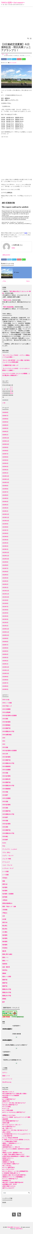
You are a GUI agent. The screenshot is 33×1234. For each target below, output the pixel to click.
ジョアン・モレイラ (7, 855)
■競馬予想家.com (7, 1145)
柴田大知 (4, 922)
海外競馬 (4, 935)
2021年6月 (5, 609)
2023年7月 (5, 530)
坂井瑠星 (4, 897)
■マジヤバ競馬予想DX (8, 1167)
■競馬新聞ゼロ (6, 1160)
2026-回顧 (5, 820)
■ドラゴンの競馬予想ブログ (10, 1178)
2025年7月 (5, 453)
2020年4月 (5, 654)
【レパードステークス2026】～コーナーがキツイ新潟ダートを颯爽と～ (16, 369)
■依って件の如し (7, 1165)
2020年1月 (5, 664)
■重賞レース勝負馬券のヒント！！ (12, 1143)
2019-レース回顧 (7, 702)
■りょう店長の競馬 (7, 1110)
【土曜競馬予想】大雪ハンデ (10, 365)
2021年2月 (5, 622)
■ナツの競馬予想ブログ (8, 1099)
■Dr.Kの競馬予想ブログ (9, 1126)
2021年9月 (5, 600)
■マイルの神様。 (7, 1106)
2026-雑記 (5, 836)
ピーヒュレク (6, 862)
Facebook (4, 59)
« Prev (4, 281)
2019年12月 (5, 667)
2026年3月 (5, 428)
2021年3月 (5, 619)
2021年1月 (5, 625)
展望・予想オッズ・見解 (9, 906)
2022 (11, 62)
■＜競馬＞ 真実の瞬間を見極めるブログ (13, 1154)
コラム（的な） (6, 852)
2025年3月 (5, 466)
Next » (28, 281)
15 (11, 391)
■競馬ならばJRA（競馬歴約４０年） (12, 1152)
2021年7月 (5, 606)
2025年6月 (5, 457)
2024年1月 (5, 511)
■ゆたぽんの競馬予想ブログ (10, 1104)
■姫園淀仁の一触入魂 (8, 1162)
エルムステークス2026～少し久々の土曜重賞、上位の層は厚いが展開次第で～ (16, 374)
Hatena (14, 59)
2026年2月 (5, 431)
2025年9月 (5, 447)
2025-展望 (5, 807)
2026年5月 (5, 422)
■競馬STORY (6, 1101)
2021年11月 (5, 594)
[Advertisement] (16, 24)
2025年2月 (5, 469)
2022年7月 (5, 568)
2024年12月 (5, 476)
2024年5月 (5, 498)
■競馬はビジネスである (8, 1115)
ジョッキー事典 (6, 858)
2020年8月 (5, 641)
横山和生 (4, 928)
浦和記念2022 (6, 255)
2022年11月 (5, 555)
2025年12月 (5, 438)
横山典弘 (4, 925)
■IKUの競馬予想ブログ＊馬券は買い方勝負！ (14, 1093)
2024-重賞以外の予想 (8, 785)
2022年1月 (5, 587)
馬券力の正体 (7, 300)
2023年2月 (5, 546)
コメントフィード (7, 1079)
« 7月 (3, 403)
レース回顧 (5, 871)
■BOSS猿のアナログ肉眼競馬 (10, 1095)
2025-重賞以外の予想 (8, 814)
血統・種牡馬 (6, 967)
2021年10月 (5, 597)
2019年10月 (5, 673)
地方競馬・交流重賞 (7, 893)
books (4, 842)
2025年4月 (5, 463)
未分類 (4, 919)
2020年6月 (5, 648)
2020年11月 (5, 632)
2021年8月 (5, 603)
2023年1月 (5, 549)
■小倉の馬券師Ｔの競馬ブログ (10, 1163)
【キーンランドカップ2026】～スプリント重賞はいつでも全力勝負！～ (16, 356)
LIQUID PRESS (18, 1228)
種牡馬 (4, 951)
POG (3, 846)
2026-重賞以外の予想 (8, 833)
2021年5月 (5, 613)
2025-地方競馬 (6, 804)
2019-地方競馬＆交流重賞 (9, 715)
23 (12, 393)
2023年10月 (5, 520)
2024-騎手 (5, 795)
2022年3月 (5, 581)
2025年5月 (5, 460)
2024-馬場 (5, 792)
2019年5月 (5, 689)
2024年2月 (5, 508)
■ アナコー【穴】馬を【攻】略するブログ (14, 1103)
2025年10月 (5, 444)
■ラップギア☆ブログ (8, 1169)
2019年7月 (5, 683)
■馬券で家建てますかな (8, 1186)
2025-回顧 (5, 801)
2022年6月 (5, 571)
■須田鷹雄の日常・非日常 (9, 1184)
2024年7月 (5, 492)
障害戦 (4, 998)
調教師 (4, 973)
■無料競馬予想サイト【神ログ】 (11, 1147)
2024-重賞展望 (6, 788)
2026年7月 (5, 415)
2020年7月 (5, 644)
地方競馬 (14, 62)
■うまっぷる (5, 1108)
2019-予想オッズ (7, 706)
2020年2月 (5, 660)
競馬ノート (5, 957)
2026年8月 (5, 412)
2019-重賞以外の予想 (8, 731)
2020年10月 (5, 635)
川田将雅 (4, 909)
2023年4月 (5, 539)
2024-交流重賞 (6, 769)
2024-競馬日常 (6, 779)
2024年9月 (5, 485)
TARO (13, 248)
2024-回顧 (5, 772)
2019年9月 (5, 676)
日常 (3, 916)
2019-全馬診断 (6, 712)
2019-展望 (5, 718)
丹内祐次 (4, 878)
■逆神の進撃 (5, 1122)
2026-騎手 (5, 839)
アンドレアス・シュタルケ (9, 849)
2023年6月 (5, 533)
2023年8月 (5, 527)
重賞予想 (4, 979)
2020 (3, 737)
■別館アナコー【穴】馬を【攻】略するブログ (15, 1130)
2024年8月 (5, 488)
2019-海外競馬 (6, 722)
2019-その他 (5, 699)
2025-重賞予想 (6, 811)
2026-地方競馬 (6, 823)
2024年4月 (5, 501)
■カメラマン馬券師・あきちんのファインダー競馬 (16, 1117)
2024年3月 (5, 504)
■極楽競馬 (5, 1119)
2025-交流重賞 (6, 798)
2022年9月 (5, 562)
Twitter (9, 59)
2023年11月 (5, 517)
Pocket (19, 59)
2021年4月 (5, 616)
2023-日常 (5, 753)
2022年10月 (5, 559)
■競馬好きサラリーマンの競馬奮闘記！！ (13, 1176)
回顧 (3, 881)
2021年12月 (5, 590)
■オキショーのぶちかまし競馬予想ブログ (13, 1112)
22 (11, 393)
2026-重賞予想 (6, 830)
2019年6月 (5, 686)
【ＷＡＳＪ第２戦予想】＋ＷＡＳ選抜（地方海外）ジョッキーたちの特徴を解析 (16, 361)
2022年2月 (5, 584)
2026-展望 (5, 827)
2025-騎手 (5, 817)
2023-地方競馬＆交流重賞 (9, 750)
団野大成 (4, 884)
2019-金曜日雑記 (7, 734)
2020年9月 (5, 638)
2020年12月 (5, 629)
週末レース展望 (6, 976)
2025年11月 (5, 441)
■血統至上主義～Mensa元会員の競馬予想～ (14, 1175)
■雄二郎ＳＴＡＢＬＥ (8, 1091)
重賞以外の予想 (6, 989)
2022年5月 (5, 574)
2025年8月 (5, 450)
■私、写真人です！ (7, 1128)
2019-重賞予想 (6, 728)
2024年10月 (5, 482)
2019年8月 (5, 679)
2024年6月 (5, 495)
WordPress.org (6, 1082)
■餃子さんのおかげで (8, 1188)
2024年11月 (5, 479)
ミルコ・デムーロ (7, 865)
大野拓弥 (4, 900)
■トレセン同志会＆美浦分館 (10, 1137)
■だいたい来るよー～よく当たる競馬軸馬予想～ (15, 1171)
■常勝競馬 (5, 1097)
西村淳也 (4, 970)
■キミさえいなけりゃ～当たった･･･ (12, 1124)
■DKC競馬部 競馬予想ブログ (10, 1121)
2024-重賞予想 (6, 782)
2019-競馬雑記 (6, 725)
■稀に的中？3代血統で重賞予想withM (12, 1182)
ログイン (4, 1072)
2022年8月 (5, 565)
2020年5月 (5, 651)
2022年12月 (5, 552)
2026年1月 (5, 434)
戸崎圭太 (4, 913)
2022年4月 (5, 578)
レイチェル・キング (7, 868)
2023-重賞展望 (6, 766)
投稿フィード (6, 1075)
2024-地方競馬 (6, 776)
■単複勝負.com (6, 1180)
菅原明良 (4, 963)
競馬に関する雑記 (7, 954)
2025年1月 (5, 473)
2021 (3, 741)
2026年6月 (5, 418)
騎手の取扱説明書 (8, 307)
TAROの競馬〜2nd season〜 (13, 3)
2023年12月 (5, 514)
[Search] (29, 1193)
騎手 (3, 1002)
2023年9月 (5, 523)
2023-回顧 (5, 747)
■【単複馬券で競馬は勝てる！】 (11, 1173)
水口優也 (4, 932)
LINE (24, 59)
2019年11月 (5, 670)
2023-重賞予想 (6, 760)
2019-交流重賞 (6, 709)
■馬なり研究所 (6, 1132)
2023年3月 (5, 543)
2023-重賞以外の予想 (8, 763)
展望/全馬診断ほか (7, 903)
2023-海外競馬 (6, 757)
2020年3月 (5, 657)
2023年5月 (5, 536)
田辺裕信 (4, 948)
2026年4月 (5, 425)
